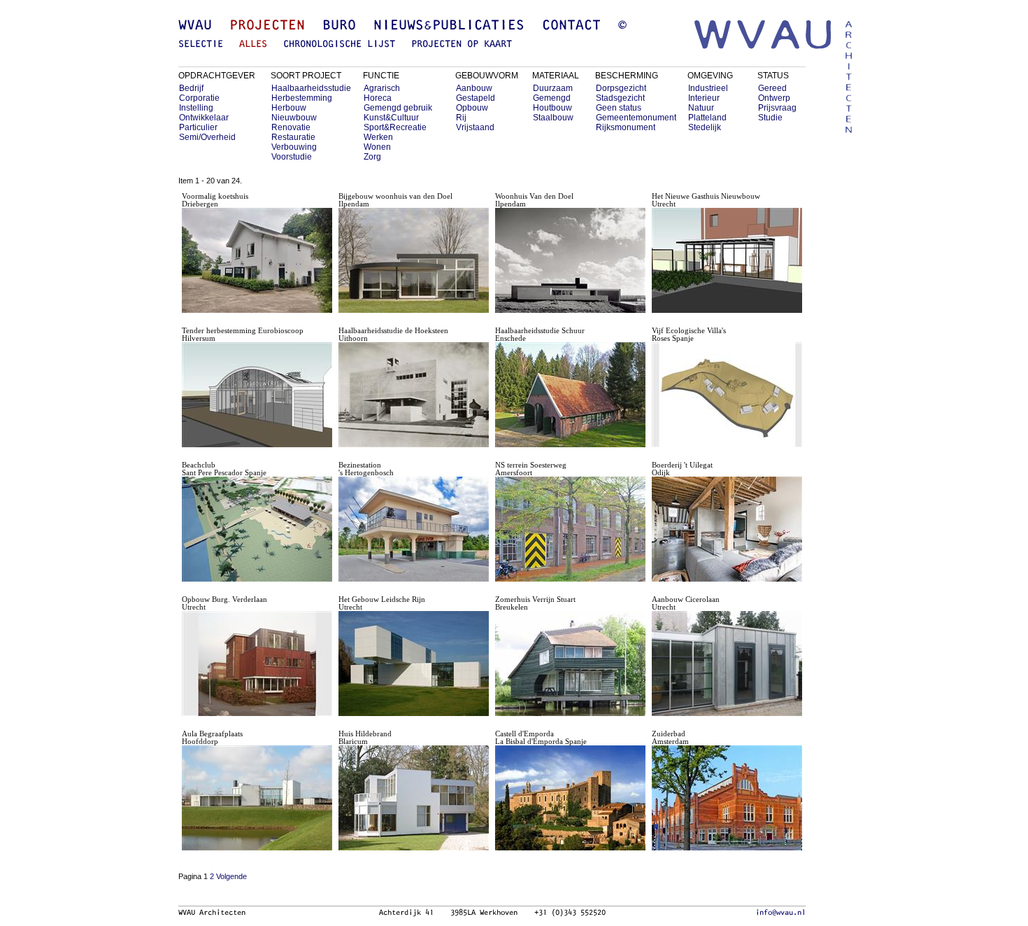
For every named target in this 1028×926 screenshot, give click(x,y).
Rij (461, 117)
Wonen (377, 147)
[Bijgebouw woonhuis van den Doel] (413, 310)
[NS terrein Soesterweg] (570, 579)
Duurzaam (553, 88)
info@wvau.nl (780, 912)
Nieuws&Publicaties (448, 26)
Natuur (701, 108)
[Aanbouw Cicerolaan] (727, 713)
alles (253, 44)
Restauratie (293, 137)
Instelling (196, 108)
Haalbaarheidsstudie (311, 88)
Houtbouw (552, 108)
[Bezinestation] (413, 579)
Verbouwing (294, 147)
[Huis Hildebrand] (413, 848)
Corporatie (199, 98)
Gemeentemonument (636, 117)
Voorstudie (291, 157)
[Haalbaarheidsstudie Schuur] (570, 445)
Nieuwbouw (294, 117)
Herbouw (288, 108)
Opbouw (472, 108)
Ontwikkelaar (204, 117)
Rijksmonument (625, 127)
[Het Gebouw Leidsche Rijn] (413, 713)
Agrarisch (382, 88)
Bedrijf (191, 88)
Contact (571, 26)
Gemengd (552, 98)
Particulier (198, 127)
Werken (378, 137)
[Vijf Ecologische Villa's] (727, 445)
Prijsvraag (777, 108)
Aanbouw (474, 88)
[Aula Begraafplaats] (257, 848)
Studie (770, 117)
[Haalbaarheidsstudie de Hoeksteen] (413, 445)
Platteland (707, 117)
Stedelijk (704, 127)
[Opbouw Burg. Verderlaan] (257, 713)
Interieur (704, 98)
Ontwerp (774, 98)
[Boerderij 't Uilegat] (727, 579)
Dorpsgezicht (621, 88)
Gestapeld (475, 98)
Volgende (231, 876)
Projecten (267, 26)
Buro (339, 26)
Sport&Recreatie (395, 127)
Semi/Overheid (207, 137)
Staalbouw (553, 117)
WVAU (195, 26)
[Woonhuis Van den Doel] (570, 310)
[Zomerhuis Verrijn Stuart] (570, 713)
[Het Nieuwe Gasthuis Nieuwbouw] (727, 310)
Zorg (372, 157)
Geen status (618, 108)
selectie (200, 44)
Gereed (772, 88)
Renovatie (290, 127)
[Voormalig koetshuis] (257, 310)
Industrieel (708, 88)
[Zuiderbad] (727, 848)
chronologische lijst (339, 44)
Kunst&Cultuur (391, 117)
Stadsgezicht (620, 98)
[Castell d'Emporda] (570, 848)
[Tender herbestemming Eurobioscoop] (257, 445)
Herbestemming (301, 98)
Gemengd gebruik (398, 108)
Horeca (378, 98)
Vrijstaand (475, 127)
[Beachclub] (257, 579)
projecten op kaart (461, 44)
